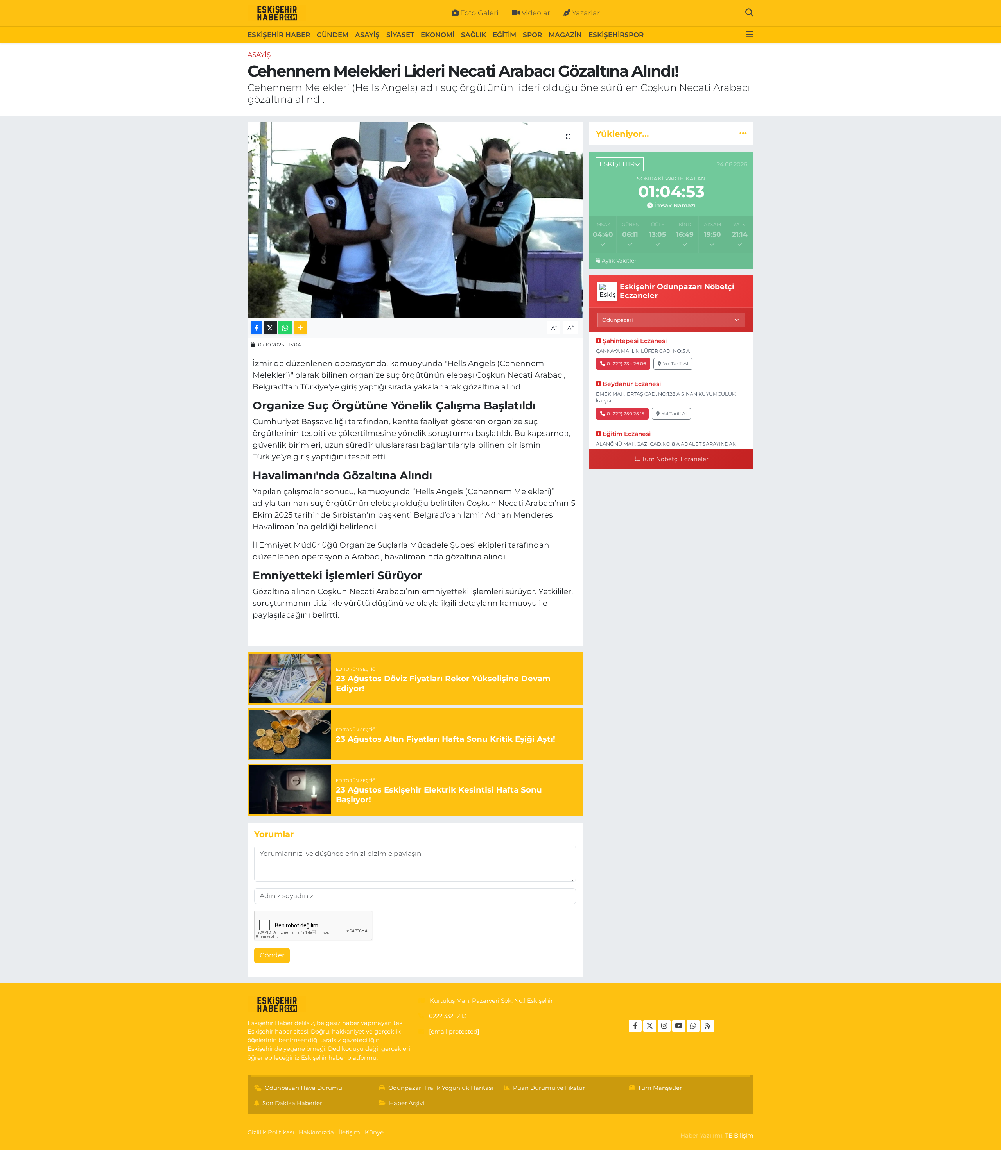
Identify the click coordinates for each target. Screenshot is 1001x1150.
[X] (649, 1026)
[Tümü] (743, 134)
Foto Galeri (479, 13)
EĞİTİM (504, 35)
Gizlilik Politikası (271, 1132)
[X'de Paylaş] (270, 327)
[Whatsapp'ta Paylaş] (285, 327)
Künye (374, 1132)
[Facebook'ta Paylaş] (256, 327)
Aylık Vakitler (619, 260)
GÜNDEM (332, 35)
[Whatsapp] (693, 1026)
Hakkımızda (316, 1132)
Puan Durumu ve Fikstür (549, 1087)
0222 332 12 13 (447, 1016)
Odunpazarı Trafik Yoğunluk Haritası (440, 1087)
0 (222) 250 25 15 (625, 413)
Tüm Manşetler (660, 1087)
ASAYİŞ (367, 35)
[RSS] (707, 1026)
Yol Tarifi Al (675, 363)
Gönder (272, 955)
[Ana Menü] (749, 35)
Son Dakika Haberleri (293, 1103)
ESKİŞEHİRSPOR (616, 35)
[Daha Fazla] (300, 327)
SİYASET (400, 35)
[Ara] (749, 13)
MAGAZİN (565, 35)
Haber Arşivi (406, 1103)
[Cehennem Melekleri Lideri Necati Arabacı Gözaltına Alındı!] (415, 220)
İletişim (349, 1132)
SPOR (532, 35)
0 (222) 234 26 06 (626, 363)
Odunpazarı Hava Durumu (303, 1087)
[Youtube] (678, 1026)
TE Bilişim (739, 1135)
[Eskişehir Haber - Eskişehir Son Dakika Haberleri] (277, 13)
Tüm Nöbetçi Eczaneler (675, 458)
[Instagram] (664, 1026)
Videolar (536, 13)
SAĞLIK (473, 35)
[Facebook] (635, 1026)
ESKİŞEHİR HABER (279, 35)
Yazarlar (586, 13)
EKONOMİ (437, 35)
